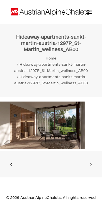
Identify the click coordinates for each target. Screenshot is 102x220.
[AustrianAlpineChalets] (51, 12)
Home (51, 58)
